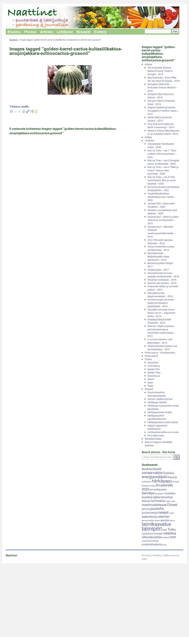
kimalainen (159, 493)
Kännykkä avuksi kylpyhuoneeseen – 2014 (160, 294)
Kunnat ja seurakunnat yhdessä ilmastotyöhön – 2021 (163, 188)
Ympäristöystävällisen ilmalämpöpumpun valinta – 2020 (161, 197)
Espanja (172, 477)
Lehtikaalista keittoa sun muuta (162, 432)
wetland (165, 537)
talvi (164, 529)
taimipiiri (152, 528)
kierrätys (148, 492)
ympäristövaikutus (152, 544)
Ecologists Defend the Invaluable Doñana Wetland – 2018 (162, 87)
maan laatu (170, 501)
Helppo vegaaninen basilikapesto (157, 427)
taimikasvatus (156, 523)
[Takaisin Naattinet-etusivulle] (94, 17)
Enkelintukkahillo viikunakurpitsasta (156, 394)
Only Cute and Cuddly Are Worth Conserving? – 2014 (160, 125)
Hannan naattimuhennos (159, 398)
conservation (152, 472)
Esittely (100, 31)
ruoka (171, 512)
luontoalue (158, 500)
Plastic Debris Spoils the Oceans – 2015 (159, 119)
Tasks (150, 385)
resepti (163, 512)
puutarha (157, 508)
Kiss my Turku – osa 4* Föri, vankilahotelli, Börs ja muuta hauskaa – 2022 (161, 180)
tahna (172, 520)
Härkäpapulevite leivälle (159, 412)
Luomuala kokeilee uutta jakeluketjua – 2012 (159, 341)
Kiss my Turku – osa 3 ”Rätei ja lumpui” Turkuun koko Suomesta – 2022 (162, 170)
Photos (30, 31)
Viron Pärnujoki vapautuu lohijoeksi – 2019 (160, 241)
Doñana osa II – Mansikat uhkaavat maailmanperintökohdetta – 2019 (161, 231)
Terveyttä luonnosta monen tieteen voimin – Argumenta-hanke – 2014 (161, 313)
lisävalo (146, 501)
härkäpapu (162, 480)
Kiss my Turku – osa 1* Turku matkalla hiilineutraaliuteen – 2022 (161, 154)
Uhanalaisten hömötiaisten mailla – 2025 (160, 145)
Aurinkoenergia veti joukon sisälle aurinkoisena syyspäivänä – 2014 (160, 303)
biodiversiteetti (151, 469)
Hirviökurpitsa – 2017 (158, 269)
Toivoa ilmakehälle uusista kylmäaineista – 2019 (160, 248)
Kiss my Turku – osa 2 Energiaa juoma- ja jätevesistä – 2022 (163, 162)
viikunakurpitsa (152, 537)
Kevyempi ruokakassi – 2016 (161, 279)
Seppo (144, 558)
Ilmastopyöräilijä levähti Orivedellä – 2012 (159, 321)
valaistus (169, 533)
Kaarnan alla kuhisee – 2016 (161, 282)
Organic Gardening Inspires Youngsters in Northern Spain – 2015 (163, 110)
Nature (150, 379)
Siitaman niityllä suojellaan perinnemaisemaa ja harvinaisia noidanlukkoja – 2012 (161, 330)
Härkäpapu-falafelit (157, 402)
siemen (164, 516)
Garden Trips (153, 372)
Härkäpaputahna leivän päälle (162, 422)
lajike (156, 497)
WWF (173, 537)
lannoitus (167, 497)
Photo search (151, 355)
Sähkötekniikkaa (153, 438)
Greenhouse (153, 375)
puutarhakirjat (150, 512)
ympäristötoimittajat (150, 540)
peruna (146, 509)
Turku (172, 529)
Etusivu (14, 31)
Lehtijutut (65, 31)
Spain (150, 382)
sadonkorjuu (150, 516)
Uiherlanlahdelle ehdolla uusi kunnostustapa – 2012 (162, 347)
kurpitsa (147, 497)
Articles (46, 31)
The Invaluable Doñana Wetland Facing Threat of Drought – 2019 (160, 71)
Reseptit (83, 31)
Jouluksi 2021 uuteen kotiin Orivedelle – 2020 (161, 205)
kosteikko (170, 493)
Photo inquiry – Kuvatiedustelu (160, 352)
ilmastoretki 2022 (157, 487)
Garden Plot (153, 369)
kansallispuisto (158, 489)
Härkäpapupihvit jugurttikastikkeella (156, 417)
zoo (164, 544)
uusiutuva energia (152, 533)
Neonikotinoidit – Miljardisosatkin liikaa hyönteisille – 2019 (158, 256)
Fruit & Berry (153, 365)
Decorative (152, 362)
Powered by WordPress (152, 555)
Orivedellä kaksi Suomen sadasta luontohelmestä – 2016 (163, 274)
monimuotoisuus (154, 504)
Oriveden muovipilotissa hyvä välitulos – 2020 (162, 211)
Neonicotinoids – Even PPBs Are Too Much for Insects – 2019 (163, 79)
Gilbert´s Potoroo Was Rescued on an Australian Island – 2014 (163, 132)
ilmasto (176, 481)
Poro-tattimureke (155, 435)
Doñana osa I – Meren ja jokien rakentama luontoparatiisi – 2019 (163, 220)
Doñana (169, 473)
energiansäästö (154, 476)
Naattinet (13, 39)
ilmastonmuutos (148, 485)
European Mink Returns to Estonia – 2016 (160, 95)
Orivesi (172, 504)
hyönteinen (146, 481)
